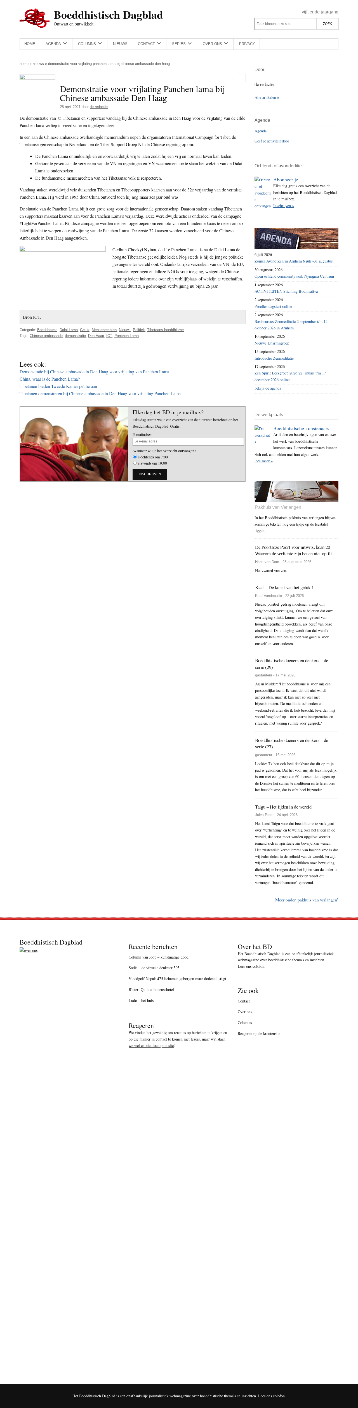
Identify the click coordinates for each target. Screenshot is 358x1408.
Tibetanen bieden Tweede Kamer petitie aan (58, 386)
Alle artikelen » (267, 97)
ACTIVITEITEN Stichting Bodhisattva (286, 291)
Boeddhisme (47, 330)
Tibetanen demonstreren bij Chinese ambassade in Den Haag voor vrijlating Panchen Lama (100, 393)
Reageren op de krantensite (259, 1033)
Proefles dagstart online (273, 306)
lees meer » (264, 460)
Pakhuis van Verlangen (278, 507)
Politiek (139, 330)
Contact (244, 1001)
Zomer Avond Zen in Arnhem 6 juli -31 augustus (294, 261)
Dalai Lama (69, 330)
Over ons (245, 1011)
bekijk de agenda (268, 388)
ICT (109, 336)
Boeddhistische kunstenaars (301, 428)
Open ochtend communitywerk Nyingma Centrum (294, 276)
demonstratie (75, 336)
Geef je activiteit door (272, 141)
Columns (245, 1022)
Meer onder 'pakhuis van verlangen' (306, 900)
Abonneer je (285, 179)
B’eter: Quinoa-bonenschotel (151, 989)
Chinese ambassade (46, 336)
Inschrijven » (283, 205)
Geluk (85, 330)
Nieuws (38, 64)
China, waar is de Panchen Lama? (50, 379)
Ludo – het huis (141, 1000)
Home (24, 64)
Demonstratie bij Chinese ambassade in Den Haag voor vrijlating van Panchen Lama (94, 371)
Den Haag (96, 336)
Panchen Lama (126, 336)
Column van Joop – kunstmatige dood (159, 957)
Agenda (261, 130)
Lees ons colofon (251, 966)
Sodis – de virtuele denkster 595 (154, 967)
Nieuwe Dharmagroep (272, 343)
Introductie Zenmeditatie (274, 358)
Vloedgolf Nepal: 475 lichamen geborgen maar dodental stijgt (177, 978)
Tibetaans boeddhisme (165, 330)
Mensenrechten (104, 330)
